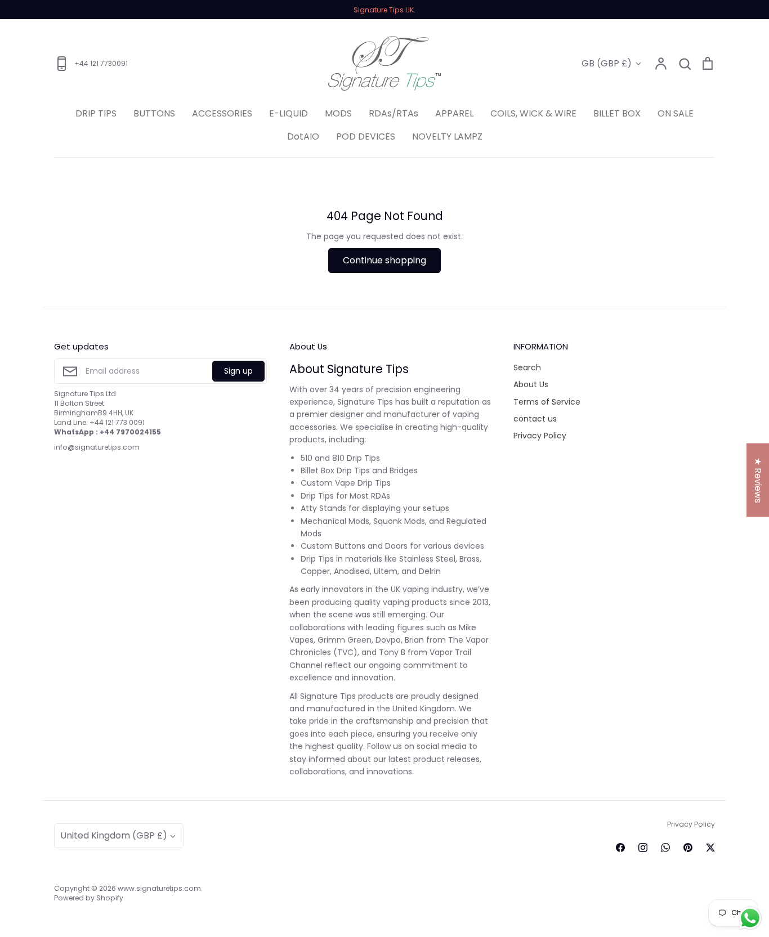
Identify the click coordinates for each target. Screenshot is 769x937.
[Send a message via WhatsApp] (750, 918)
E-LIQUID (288, 113)
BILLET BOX (617, 113)
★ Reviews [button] (758, 480)
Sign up (238, 370)
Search (527, 367)
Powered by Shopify (88, 898)
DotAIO (303, 136)
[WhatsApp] (665, 847)
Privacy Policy (539, 435)
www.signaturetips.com (159, 888)
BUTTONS (154, 113)
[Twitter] (710, 847)
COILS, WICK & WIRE (533, 113)
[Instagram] (643, 847)
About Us (530, 384)
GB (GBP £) (607, 63)
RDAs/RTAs (393, 113)
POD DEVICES (365, 136)
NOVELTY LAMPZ (447, 136)
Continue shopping (384, 260)
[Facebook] (620, 847)
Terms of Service (546, 401)
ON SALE (676, 113)
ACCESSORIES (222, 113)
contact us (535, 418)
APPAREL (454, 113)
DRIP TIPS (96, 113)
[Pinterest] (688, 847)
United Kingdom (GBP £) (113, 835)
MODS (338, 113)
